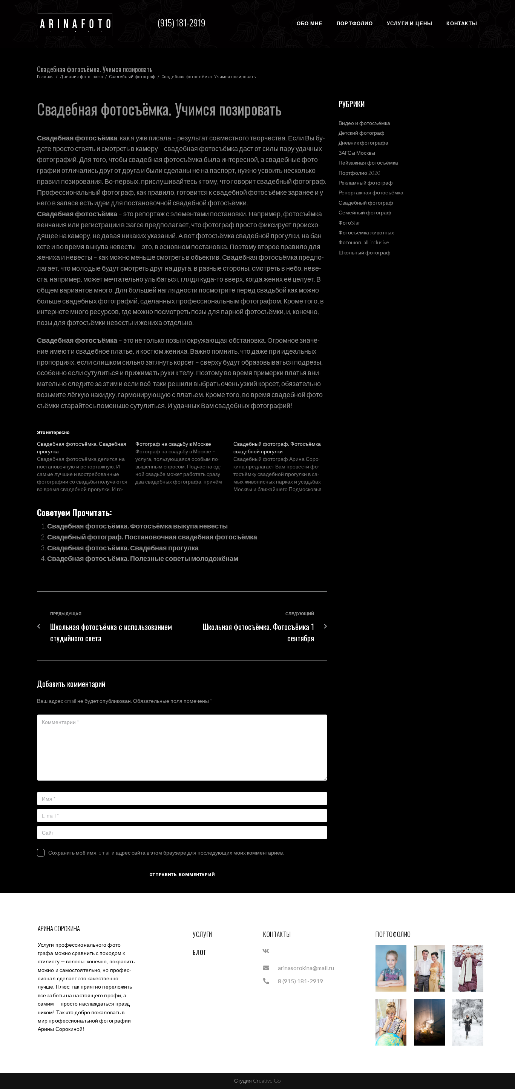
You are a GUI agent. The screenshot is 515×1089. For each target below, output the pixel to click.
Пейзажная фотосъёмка (368, 162)
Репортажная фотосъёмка (371, 192)
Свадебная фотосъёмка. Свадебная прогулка (123, 548)
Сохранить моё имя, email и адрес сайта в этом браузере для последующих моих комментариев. (166, 852)
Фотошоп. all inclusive (364, 242)
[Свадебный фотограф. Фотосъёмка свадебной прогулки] (282, 466)
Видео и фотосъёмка (364, 123)
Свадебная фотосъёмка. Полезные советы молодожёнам (142, 558)
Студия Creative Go (257, 1080)
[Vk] (266, 951)
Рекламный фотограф (366, 182)
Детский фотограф (362, 132)
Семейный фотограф (365, 212)
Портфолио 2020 (359, 172)
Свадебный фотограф (132, 76)
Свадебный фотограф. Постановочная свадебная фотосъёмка (152, 537)
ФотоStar (349, 222)
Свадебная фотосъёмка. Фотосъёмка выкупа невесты (137, 526)
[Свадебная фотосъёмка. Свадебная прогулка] (86, 466)
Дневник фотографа (81, 76)
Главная (45, 76)
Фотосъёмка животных (366, 232)
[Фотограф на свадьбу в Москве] (184, 462)
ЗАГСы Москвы (357, 152)
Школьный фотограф (365, 252)
